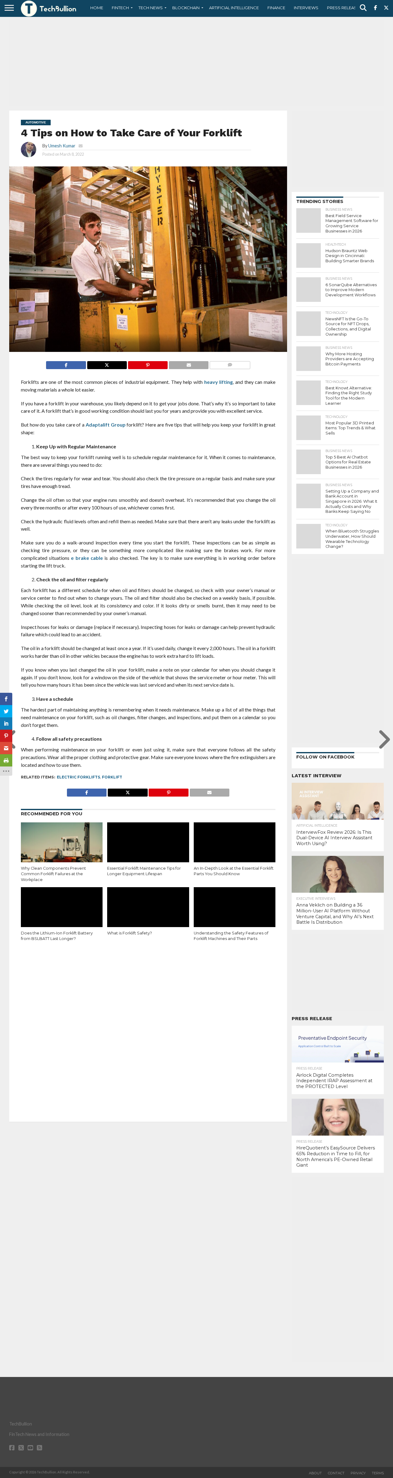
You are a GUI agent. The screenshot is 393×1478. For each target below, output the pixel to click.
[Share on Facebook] (66, 363)
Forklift (112, 777)
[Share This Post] (107, 363)
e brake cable (86, 558)
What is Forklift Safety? (129, 933)
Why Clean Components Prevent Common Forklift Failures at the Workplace (53, 874)
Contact (336, 1473)
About (315, 1473)
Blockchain (186, 7)
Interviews (306, 7)
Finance (276, 7)
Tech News (150, 7)
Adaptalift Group (106, 424)
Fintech (120, 7)
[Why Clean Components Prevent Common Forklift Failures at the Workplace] (62, 847)
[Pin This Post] (148, 363)
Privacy (358, 1473)
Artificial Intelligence (234, 7)
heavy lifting (218, 382)
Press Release (343, 7)
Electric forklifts (78, 777)
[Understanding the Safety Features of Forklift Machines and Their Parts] (234, 911)
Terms (378, 1473)
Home (96, 7)
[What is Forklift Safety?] (148, 911)
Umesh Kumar (62, 145)
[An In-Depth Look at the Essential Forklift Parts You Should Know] (234, 847)
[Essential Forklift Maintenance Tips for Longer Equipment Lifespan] (148, 847)
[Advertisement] (196, 63)
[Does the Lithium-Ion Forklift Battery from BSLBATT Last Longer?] (62, 911)
